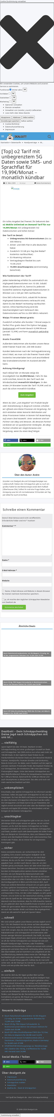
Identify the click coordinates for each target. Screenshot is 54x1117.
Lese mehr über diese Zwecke (17, 113)
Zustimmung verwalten (10, 1115)
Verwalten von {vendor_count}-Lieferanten (23, 110)
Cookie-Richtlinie (12, 124)
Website (6, 580)
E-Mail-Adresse (9, 570)
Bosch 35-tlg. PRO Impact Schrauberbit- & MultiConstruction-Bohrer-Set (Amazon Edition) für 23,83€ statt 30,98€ (26, 1027)
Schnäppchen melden (16, 1082)
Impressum (10, 129)
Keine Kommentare (43, 183)
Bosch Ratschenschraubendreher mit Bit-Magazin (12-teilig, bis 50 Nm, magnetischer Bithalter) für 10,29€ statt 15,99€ (25, 1019)
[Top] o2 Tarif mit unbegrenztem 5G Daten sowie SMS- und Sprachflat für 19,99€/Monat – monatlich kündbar (26, 164)
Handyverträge (30, 142)
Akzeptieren (5, 117)
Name (5, 560)
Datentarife (16, 142)
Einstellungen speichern (10, 121)
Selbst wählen (28, 117)
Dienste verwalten (12, 107)
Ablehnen (16, 117)
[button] (27, 42)
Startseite (5, 142)
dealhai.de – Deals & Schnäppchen (21, 1088)
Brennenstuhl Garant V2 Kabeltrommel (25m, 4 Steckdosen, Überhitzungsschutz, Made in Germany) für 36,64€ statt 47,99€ (27, 1040)
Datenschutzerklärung (14, 127)
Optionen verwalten (13, 105)
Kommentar (8, 526)
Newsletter (11, 1085)
